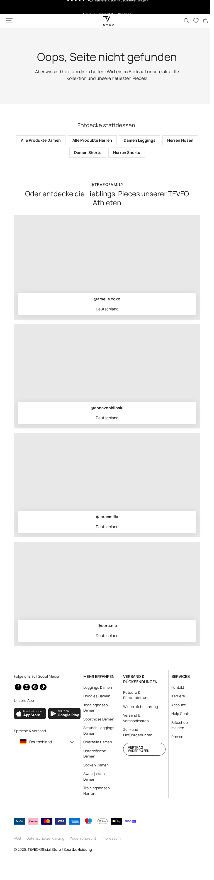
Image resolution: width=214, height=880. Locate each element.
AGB (17, 838)
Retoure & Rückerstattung (134, 695)
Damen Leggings (156, 140)
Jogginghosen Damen (94, 707)
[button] (9, 20)
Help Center (178, 713)
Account (175, 704)
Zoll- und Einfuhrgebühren (135, 732)
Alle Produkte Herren (109, 140)
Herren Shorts (143, 152)
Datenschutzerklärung (45, 838)
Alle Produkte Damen (57, 140)
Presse (174, 736)
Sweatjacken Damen (92, 776)
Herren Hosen (66, 152)
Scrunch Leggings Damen (97, 730)
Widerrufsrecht (83, 838)
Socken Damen (94, 765)
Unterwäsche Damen (93, 753)
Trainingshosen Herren (95, 790)
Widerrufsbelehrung (138, 706)
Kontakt (174, 687)
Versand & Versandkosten (133, 718)
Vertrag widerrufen (136, 749)
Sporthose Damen (97, 719)
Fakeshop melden (176, 725)
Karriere (175, 695)
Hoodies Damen (95, 695)
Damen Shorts (104, 152)
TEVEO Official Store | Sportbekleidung (60, 849)
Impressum (111, 838)
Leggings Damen (96, 687)
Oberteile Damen (96, 741)
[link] (201, 20)
